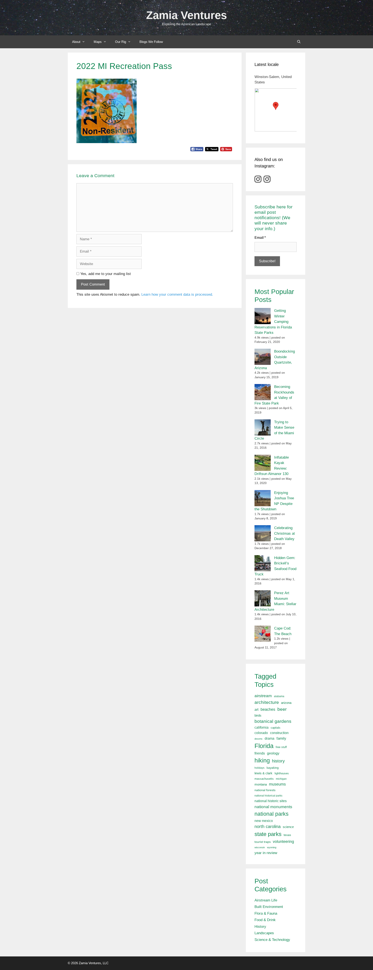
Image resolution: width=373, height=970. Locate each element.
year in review (265, 853)
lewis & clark (263, 773)
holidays (259, 767)
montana (260, 784)
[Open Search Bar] (298, 41)
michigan (281, 778)
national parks (271, 814)
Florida (263, 745)
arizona (286, 702)
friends (259, 753)
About (76, 42)
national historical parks (268, 795)
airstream (263, 696)
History (260, 927)
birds (257, 715)
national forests (264, 790)
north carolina (267, 826)
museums (277, 784)
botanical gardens (272, 721)
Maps (98, 42)
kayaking (273, 767)
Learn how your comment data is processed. (177, 294)
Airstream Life (265, 900)
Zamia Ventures (186, 15)
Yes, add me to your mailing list (105, 274)
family (281, 738)
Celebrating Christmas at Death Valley (284, 533)
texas (287, 835)
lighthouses (282, 773)
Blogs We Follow (151, 42)
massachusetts (264, 778)
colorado (261, 733)
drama (269, 738)
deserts (258, 738)
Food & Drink (265, 920)
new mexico (263, 821)
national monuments (273, 806)
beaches (268, 709)
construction (279, 733)
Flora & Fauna (265, 913)
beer (282, 709)
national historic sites (270, 801)
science (288, 827)
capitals (275, 727)
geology (273, 753)
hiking (262, 760)
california (261, 727)
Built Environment (268, 907)
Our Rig (120, 42)
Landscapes (264, 933)
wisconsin (259, 847)
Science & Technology (272, 940)
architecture (266, 702)
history (278, 761)
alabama (279, 696)
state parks (267, 834)
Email (260, 237)
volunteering (283, 841)
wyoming (271, 847)
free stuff (281, 747)
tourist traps (262, 841)
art (256, 709)
